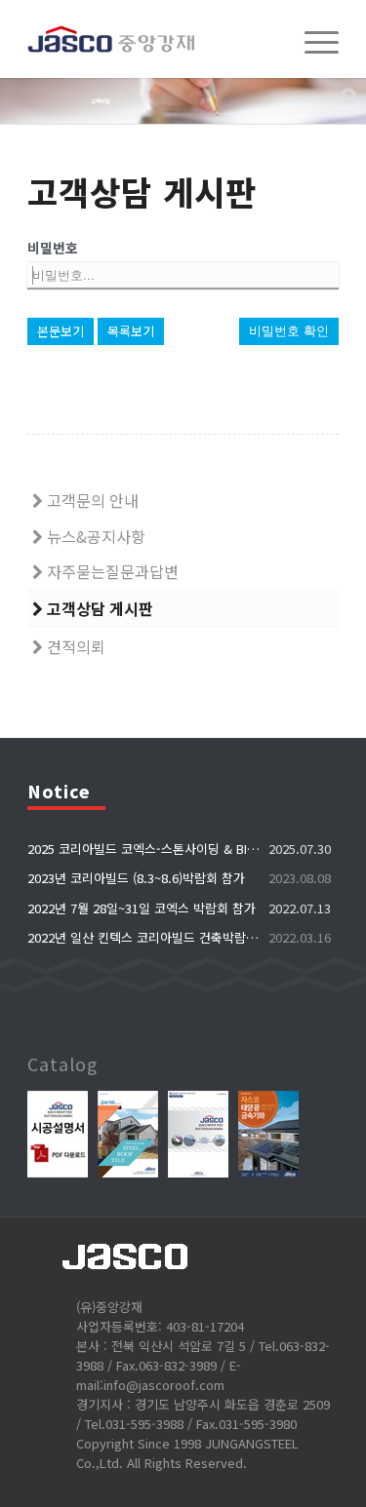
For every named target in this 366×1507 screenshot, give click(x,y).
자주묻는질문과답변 (111, 571)
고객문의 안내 (91, 500)
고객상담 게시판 (98, 608)
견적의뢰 (74, 646)
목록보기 (130, 331)
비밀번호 (52, 247)
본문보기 (60, 331)
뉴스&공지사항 (94, 536)
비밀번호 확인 (289, 331)
